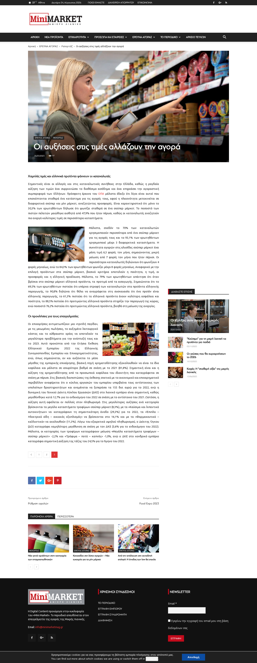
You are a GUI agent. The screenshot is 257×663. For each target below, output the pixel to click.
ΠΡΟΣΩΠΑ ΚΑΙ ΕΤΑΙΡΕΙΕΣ (109, 37)
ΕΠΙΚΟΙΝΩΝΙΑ (145, 2)
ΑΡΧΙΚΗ (35, 37)
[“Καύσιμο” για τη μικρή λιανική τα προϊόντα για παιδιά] (175, 342)
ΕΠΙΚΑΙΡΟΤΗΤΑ (77, 37)
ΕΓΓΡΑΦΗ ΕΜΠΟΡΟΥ (110, 608)
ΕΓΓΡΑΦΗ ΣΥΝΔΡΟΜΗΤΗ (112, 614)
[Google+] (220, 2)
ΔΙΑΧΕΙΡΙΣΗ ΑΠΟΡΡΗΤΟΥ (121, 2)
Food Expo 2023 (149, 503)
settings (152, 659)
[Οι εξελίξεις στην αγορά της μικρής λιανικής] (198, 316)
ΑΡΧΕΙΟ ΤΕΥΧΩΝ (196, 37)
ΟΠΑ (101, 193)
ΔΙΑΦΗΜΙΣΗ (105, 620)
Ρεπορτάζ (67, 46)
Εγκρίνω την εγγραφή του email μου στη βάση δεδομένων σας (198, 624)
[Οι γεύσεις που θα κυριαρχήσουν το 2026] (175, 357)
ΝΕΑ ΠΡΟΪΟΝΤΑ (54, 37)
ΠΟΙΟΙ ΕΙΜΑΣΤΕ (96, 2)
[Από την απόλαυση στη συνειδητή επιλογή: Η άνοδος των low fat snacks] (138, 538)
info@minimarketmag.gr (49, 627)
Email (172, 603)
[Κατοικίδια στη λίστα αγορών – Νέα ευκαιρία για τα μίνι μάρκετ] (93, 538)
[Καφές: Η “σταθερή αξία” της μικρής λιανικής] (175, 372)
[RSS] (226, 2)
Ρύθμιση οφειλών (38, 503)
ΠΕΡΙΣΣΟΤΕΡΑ (65, 516)
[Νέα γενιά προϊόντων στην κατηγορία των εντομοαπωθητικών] (48, 538)
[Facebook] (214, 2)
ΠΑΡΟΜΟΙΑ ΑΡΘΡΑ (41, 516)
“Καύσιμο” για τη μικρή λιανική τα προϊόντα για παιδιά (206, 340)
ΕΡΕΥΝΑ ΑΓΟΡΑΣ (142, 37)
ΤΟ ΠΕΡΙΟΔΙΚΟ (169, 37)
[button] (224, 37)
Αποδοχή (193, 657)
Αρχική (32, 46)
